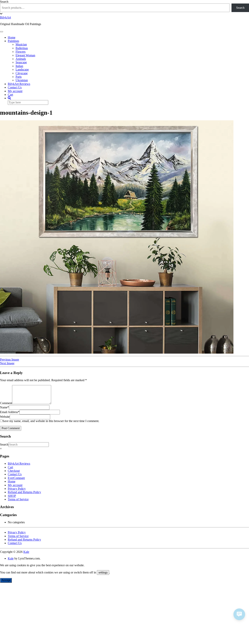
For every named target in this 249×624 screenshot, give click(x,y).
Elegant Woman (25, 55)
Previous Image (9, 359)
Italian (19, 66)
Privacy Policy (17, 488)
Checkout (14, 470)
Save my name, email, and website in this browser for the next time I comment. (51, 421)
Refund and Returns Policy (24, 492)
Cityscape (22, 73)
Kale (26, 551)
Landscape (22, 69)
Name (4, 407)
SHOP (12, 495)
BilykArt (5, 17)
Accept (6, 580)
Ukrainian (22, 80)
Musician (21, 44)
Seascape (21, 62)
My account (15, 91)
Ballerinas (22, 48)
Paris (19, 76)
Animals (21, 58)
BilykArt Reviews (19, 84)
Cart (10, 94)
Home (11, 37)
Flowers (20, 51)
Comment (6, 403)
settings (103, 572)
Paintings (13, 41)
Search (4, 1)
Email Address (9, 412)
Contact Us (15, 87)
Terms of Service (18, 499)
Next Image (7, 363)
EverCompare (16, 478)
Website (5, 416)
